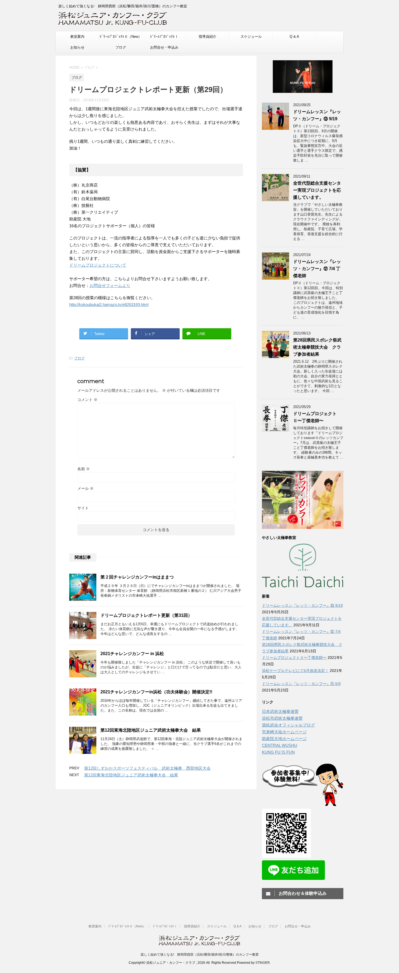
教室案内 (77, 36)
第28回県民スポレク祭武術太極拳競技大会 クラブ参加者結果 (317, 347)
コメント (87, 399)
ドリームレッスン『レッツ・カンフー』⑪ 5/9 (301, 683)
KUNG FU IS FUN (278, 752)
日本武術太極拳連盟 (280, 711)
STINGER (262, 963)
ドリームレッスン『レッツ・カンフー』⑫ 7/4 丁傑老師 (317, 268)
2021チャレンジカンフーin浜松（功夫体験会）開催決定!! (156, 692)
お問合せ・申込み (164, 47)
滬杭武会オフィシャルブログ (288, 725)
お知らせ (77, 47)
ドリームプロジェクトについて (97, 265)
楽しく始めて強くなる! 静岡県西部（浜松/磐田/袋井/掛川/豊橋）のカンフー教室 (200, 954)
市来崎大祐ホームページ (284, 731)
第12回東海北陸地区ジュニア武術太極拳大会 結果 (150, 730)
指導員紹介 (207, 36)
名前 (83, 469)
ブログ (120, 47)
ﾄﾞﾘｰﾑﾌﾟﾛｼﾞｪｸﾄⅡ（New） (121, 36)
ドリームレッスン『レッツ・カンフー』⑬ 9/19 (302, 605)
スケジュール (251, 36)
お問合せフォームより (110, 285)
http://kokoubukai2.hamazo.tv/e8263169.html (108, 304)
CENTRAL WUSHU (279, 745)
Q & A (294, 36)
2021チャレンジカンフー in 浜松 (132, 653)
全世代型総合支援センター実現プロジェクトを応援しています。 (317, 190)
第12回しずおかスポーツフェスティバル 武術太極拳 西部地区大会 (147, 768)
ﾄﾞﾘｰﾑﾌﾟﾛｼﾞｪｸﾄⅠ (164, 36)
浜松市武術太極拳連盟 (282, 718)
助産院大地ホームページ (284, 738)
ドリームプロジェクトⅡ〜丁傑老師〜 (294, 657)
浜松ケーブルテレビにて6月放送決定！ (295, 670)
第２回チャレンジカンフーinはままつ (137, 577)
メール (85, 488)
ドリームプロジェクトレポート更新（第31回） (146, 615)
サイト (83, 508)
